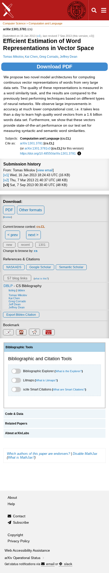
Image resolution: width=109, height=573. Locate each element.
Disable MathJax (85, 454)
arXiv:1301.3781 (31, 143)
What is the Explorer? (69, 371)
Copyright (15, 535)
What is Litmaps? (46, 380)
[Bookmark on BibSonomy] (8, 332)
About (12, 498)
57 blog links (17, 278)
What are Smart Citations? (69, 389)
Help (11, 504)
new (9, 245)
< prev (12, 235)
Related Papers (16, 423)
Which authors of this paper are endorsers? (38, 454)
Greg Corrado (48, 56)
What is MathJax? (21, 457)
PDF (9, 210)
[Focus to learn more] (78, 153)
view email (45, 170)
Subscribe (21, 522)
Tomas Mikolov (13, 56)
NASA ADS (13, 267)
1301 (42, 245)
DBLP (8, 286)
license (7, 217)
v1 (38, 35)
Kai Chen (31, 56)
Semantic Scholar (71, 267)
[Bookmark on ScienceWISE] (48, 332)
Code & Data (14, 413)
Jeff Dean (15, 304)
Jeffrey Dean (68, 56)
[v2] (6, 180)
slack (68, 563)
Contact (19, 516)
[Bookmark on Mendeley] (21, 332)
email (50, 563)
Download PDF (54, 66)
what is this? (41, 278)
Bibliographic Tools (19, 347)
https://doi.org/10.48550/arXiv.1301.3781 (48, 153)
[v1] (6, 175)
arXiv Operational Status (23, 557)
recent (25, 245)
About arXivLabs (17, 433)
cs (36, 251)
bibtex (21, 290)
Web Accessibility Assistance (27, 550)
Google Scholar (40, 267)
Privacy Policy (19, 541)
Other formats (30, 210)
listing (12, 290)
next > (33, 235)
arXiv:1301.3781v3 (38, 148)
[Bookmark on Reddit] (34, 332)
